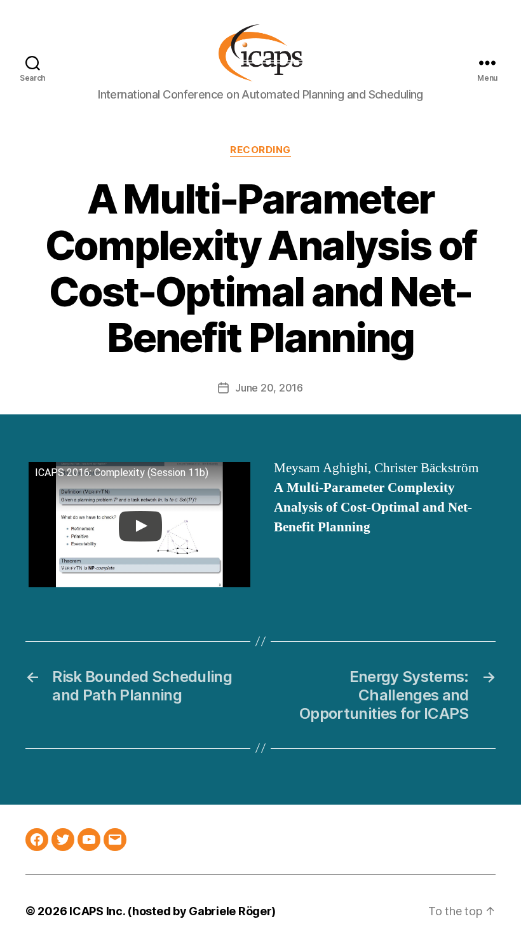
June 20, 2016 (269, 387)
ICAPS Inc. (97, 911)
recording (260, 150)
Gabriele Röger (230, 911)
